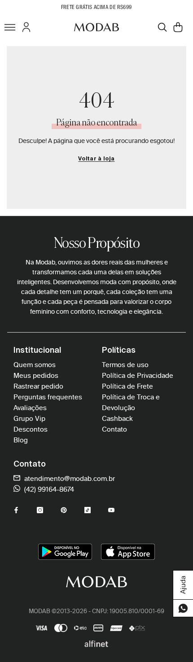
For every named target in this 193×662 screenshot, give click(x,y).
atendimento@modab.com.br (68, 479)
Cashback (117, 419)
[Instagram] (39, 510)
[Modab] (96, 27)
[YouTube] (111, 510)
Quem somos (34, 365)
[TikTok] (87, 510)
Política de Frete (127, 386)
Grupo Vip (29, 419)
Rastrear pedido (38, 386)
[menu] (9, 27)
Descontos (30, 429)
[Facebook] (16, 510)
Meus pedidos (35, 376)
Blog (20, 440)
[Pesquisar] (162, 27)
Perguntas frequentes (47, 397)
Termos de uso (125, 365)
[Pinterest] (63, 510)
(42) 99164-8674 (48, 489)
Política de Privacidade (137, 376)
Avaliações (30, 408)
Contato (114, 429)
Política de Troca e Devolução (131, 402)
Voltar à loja (96, 159)
